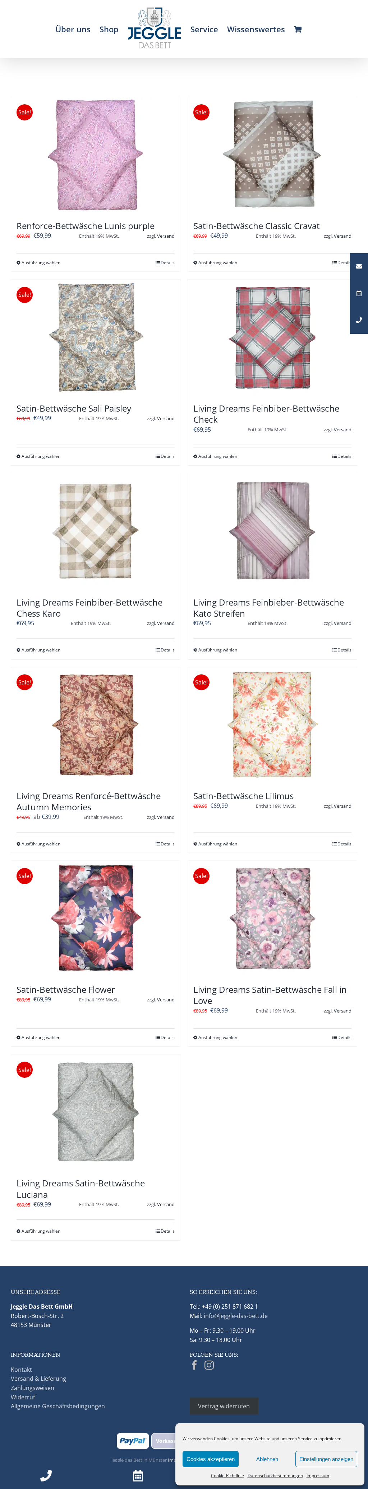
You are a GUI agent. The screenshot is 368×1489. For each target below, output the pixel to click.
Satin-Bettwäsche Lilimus (243, 796)
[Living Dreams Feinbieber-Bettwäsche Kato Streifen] (272, 531)
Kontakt (21, 1370)
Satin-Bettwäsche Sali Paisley (74, 408)
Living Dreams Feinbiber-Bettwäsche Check (266, 413)
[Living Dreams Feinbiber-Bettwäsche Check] (272, 337)
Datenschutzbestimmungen (275, 1476)
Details (168, 263)
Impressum (318, 1476)
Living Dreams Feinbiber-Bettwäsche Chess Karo (89, 607)
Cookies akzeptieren (211, 1459)
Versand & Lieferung (38, 1379)
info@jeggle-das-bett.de (236, 1316)
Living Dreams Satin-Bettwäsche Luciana (81, 1188)
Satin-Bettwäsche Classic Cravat (256, 226)
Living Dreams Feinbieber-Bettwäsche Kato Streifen (268, 607)
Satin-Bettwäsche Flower (66, 989)
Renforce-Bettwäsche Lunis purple (86, 226)
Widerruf (23, 1397)
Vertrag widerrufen (224, 1406)
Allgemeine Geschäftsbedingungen (58, 1406)
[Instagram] (209, 1365)
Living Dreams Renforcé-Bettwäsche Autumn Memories (89, 801)
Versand (166, 236)
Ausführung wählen (41, 263)
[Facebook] (194, 1365)
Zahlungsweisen (32, 1388)
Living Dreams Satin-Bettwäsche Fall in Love (270, 994)
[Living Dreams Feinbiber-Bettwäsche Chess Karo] (95, 531)
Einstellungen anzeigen (326, 1459)
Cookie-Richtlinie (227, 1476)
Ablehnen (267, 1459)
